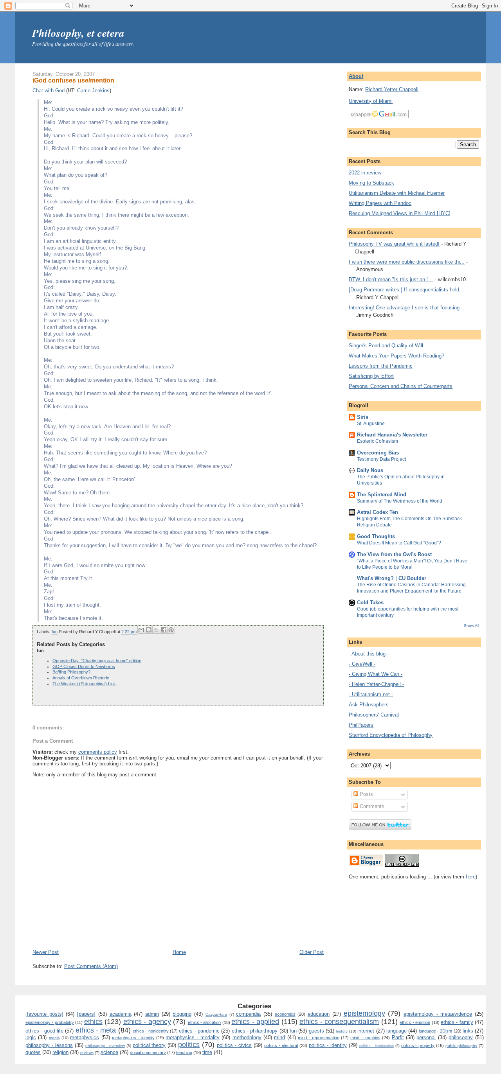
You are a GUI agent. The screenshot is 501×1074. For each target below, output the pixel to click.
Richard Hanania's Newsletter (392, 435)
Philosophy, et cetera (78, 32)
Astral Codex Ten (377, 512)
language (396, 1031)
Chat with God (48, 90)
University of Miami (371, 101)
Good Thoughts (376, 536)
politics (189, 1045)
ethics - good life (44, 1031)
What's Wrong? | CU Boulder (391, 578)
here (471, 877)
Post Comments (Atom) (91, 966)
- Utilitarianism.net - (371, 694)
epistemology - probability (49, 1022)
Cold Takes (370, 602)
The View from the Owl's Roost (394, 554)
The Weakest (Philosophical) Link (84, 683)
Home (179, 952)
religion (60, 1052)
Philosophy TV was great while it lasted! (394, 244)
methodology (246, 1037)
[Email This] (141, 630)
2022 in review (365, 173)
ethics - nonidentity (151, 1031)
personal (426, 1037)
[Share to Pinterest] (171, 630)
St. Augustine (371, 423)
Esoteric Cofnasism (377, 441)
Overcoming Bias (378, 453)
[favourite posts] (44, 1014)
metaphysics (84, 1037)
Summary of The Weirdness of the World (399, 501)
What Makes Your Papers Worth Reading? (396, 356)
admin (152, 1014)
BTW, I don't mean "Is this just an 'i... (391, 279)
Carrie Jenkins (93, 90)
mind (279, 1037)
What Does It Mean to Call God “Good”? (399, 543)
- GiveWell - (362, 664)
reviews (87, 1053)
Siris (362, 417)
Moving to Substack (371, 183)
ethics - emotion (415, 1022)
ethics (93, 1022)
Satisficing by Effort (371, 376)
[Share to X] (156, 630)
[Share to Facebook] (164, 630)
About (356, 76)
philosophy (461, 1037)
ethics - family (457, 1022)
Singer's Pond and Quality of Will (386, 345)
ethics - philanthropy (255, 1031)
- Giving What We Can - (375, 674)
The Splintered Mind (381, 494)
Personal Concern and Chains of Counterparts (400, 386)
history (342, 1031)
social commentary (148, 1052)
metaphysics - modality (193, 1037)
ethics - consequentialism (339, 1022)
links (468, 1031)
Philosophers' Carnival (374, 715)
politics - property (418, 1045)
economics (285, 1014)
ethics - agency (147, 1022)
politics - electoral (281, 1045)
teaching (184, 1052)
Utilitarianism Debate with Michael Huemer (397, 193)
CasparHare (216, 1014)
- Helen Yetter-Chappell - (376, 684)
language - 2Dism (435, 1031)
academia (121, 1014)
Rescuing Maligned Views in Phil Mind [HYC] (400, 213)
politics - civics (234, 1045)
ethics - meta (96, 1030)
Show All (471, 625)
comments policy (97, 752)
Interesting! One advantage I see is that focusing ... (407, 308)
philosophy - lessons (49, 1045)
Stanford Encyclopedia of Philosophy (391, 735)
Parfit (398, 1037)
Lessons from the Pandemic (381, 366)
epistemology (364, 1013)
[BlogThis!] (149, 630)
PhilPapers (361, 725)
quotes (33, 1052)
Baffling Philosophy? (71, 672)
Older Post (311, 952)
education (319, 1014)
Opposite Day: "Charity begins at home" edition (96, 660)
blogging (182, 1014)
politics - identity (328, 1045)
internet (365, 1031)
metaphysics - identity (133, 1037)
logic (30, 1037)
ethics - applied (255, 1022)
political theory (149, 1045)
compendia (248, 1014)
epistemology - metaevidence (438, 1014)
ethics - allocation (204, 1022)
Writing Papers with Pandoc (380, 203)
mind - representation (318, 1037)
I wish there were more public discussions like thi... (407, 262)
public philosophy (461, 1045)
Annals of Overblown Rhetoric (80, 677)
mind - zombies (365, 1037)
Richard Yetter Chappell (391, 89)
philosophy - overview (105, 1045)
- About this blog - (369, 654)
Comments (371, 806)
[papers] (86, 1014)
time (207, 1052)
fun (55, 632)
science (109, 1052)
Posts (365, 794)
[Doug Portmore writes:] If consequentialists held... (406, 290)
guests (316, 1031)
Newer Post (45, 952)
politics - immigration (376, 1046)
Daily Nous (370, 470)
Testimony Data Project (381, 459)
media (54, 1038)
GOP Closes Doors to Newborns (83, 666)
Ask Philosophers (369, 705)
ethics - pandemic (199, 1031)
